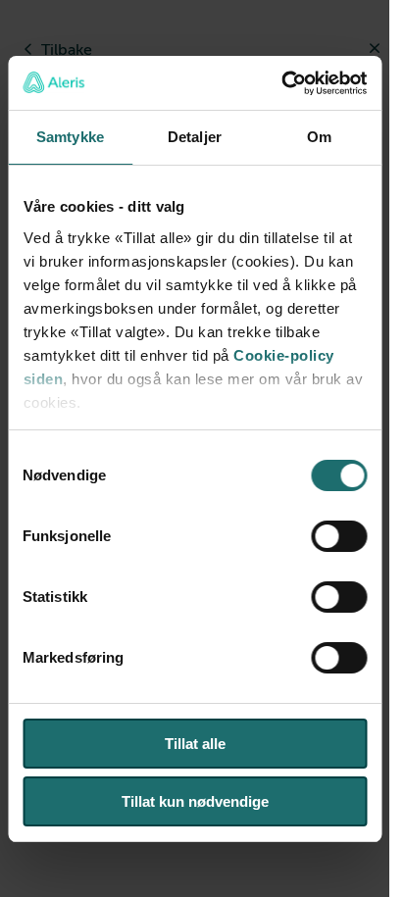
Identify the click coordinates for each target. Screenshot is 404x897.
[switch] (339, 536)
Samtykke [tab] (70, 136)
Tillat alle (195, 743)
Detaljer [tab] (195, 136)
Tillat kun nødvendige (195, 801)
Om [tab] (319, 136)
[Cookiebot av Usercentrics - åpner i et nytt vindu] (281, 83)
